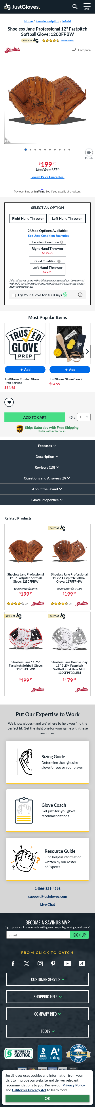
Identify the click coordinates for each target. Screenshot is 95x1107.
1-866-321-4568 (48, 888)
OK (48, 1098)
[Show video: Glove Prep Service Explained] (69, 150)
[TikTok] (82, 963)
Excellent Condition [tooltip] (45, 242)
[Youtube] (67, 963)
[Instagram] (40, 963)
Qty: (72, 417)
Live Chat (47, 904)
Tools (45, 1030)
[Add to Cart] (34, 417)
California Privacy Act (29, 1090)
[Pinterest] (53, 963)
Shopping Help (45, 996)
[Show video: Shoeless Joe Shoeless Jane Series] (60, 150)
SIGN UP (79, 935)
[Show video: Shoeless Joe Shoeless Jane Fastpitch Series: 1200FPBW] (64, 150)
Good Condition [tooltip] (45, 261)
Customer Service (45, 979)
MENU (88, 8)
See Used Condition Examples (48, 235)
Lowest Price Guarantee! (48, 177)
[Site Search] (74, 6)
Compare (84, 50)
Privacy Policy (74, 1085)
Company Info (45, 1013)
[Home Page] (22, 6)
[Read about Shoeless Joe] (12, 50)
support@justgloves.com (47, 896)
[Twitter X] (26, 963)
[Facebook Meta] (13, 963)
